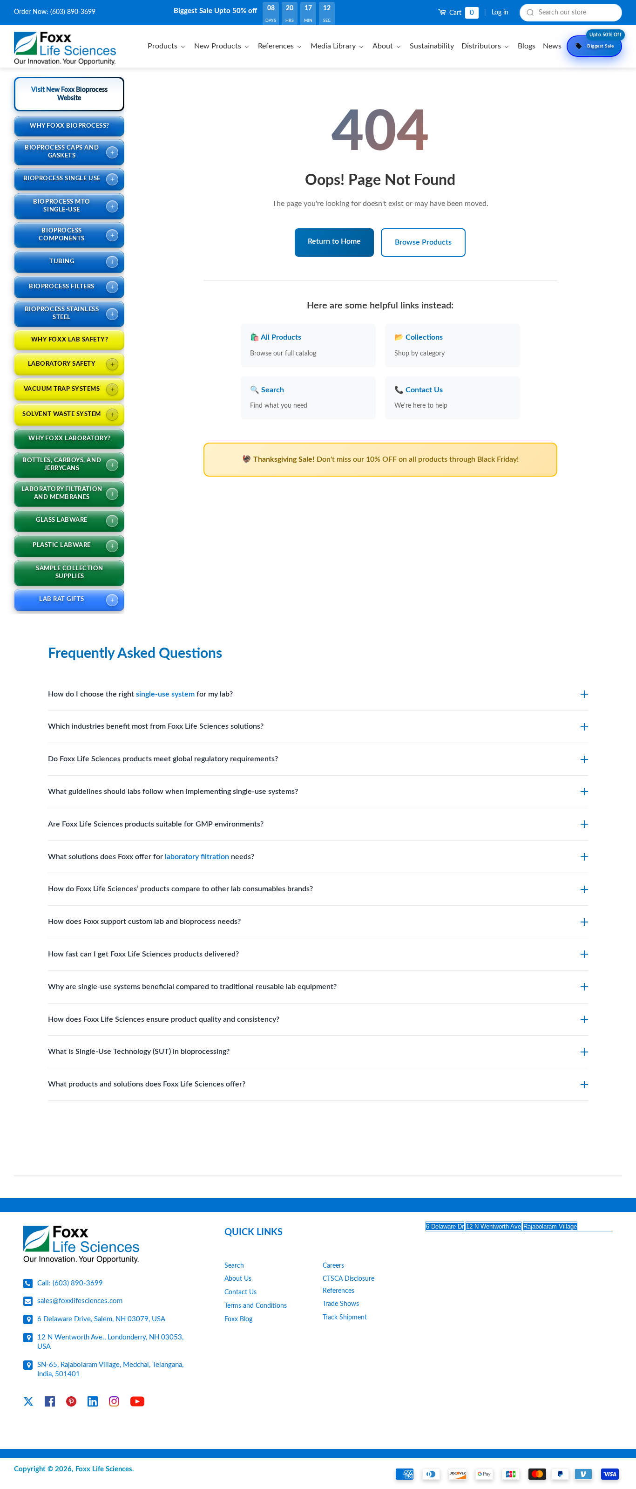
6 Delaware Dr (445, 1226)
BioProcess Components (61, 235)
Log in (500, 12)
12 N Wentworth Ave (493, 1226)
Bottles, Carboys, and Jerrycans (61, 464)
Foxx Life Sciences (103, 1469)
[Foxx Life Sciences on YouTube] (137, 1403)
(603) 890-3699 (72, 12)
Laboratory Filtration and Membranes (61, 493)
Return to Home (334, 241)
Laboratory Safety (62, 364)
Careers (333, 1266)
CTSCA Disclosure (348, 1279)
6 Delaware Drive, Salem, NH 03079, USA (101, 1319)
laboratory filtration (197, 857)
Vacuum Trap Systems (62, 389)
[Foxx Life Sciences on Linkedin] (93, 1403)
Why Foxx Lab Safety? (69, 340)
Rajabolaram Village (550, 1226)
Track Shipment (345, 1317)
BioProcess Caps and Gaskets (62, 152)
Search (234, 1266)
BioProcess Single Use (62, 179)
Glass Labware (62, 520)
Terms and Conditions (255, 1306)
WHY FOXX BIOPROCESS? (69, 126)
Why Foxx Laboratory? (69, 439)
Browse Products (423, 242)
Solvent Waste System (61, 414)
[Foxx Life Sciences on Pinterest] (71, 1403)
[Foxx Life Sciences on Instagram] (114, 1403)
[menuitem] (168, 45)
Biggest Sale (604, 41)
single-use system (165, 694)
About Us (237, 1279)
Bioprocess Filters (61, 287)
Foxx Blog (238, 1319)
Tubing (61, 262)
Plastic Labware (62, 545)
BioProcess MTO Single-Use (61, 206)
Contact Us (240, 1292)
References (338, 1291)
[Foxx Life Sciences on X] (28, 1403)
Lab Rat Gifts (61, 599)
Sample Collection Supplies (69, 573)
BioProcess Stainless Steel (62, 314)
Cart (460, 12)
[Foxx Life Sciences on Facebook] (50, 1403)
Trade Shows (341, 1304)
